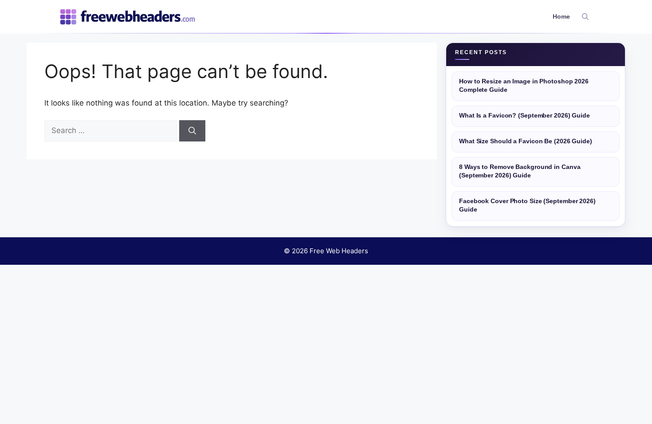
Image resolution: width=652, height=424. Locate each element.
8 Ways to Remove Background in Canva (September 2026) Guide (519, 171)
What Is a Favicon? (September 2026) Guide (524, 115)
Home (561, 16)
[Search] (192, 130)
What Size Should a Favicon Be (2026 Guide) (525, 141)
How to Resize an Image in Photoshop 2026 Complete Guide (524, 85)
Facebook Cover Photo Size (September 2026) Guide (527, 205)
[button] (585, 17)
